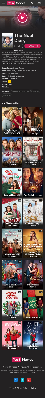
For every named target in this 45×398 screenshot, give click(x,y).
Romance (22, 68)
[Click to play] (23, 18)
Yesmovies (22, 367)
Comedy (10, 68)
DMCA (33, 388)
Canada (21, 76)
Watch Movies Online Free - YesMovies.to (16, 3)
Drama (15, 68)
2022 (10, 84)
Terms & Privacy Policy (19, 388)
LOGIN (39, 3)
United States (13, 76)
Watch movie (33, 46)
